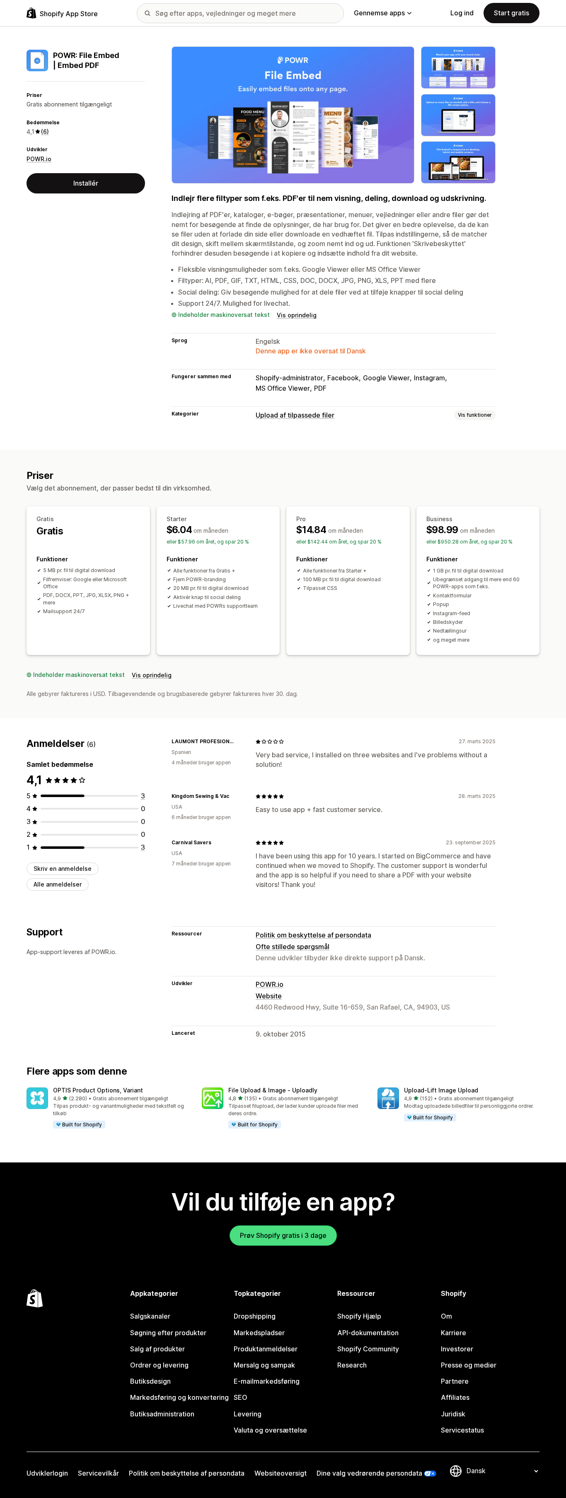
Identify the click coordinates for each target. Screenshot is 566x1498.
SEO (240, 1397)
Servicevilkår (98, 1473)
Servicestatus (462, 1430)
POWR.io (39, 158)
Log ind (462, 13)
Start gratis (511, 13)
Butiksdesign (150, 1381)
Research (352, 1365)
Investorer (457, 1349)
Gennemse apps (379, 13)
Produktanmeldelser (266, 1349)
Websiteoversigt (280, 1473)
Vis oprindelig (297, 315)
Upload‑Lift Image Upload (441, 1090)
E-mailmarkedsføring (267, 1381)
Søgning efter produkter (168, 1333)
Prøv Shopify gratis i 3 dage (283, 1235)
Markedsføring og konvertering (179, 1397)
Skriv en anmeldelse (63, 868)
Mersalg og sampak (264, 1365)
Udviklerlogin (47, 1473)
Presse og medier (468, 1365)
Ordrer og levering (159, 1365)
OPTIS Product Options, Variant (98, 1090)
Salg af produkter (157, 1349)
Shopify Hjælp (359, 1316)
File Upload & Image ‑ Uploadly (272, 1090)
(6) (45, 131)
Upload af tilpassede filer (295, 415)
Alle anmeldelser (58, 884)
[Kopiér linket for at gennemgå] (239, 741)
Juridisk (453, 1414)
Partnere (455, 1381)
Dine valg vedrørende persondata (369, 1473)
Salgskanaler (150, 1316)
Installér (85, 183)
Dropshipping (255, 1316)
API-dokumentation (368, 1333)
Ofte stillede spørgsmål (292, 946)
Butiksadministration (162, 1414)
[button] (108, 1108)
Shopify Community (368, 1349)
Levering (247, 1414)
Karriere (453, 1333)
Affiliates (455, 1397)
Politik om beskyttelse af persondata (313, 935)
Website (269, 996)
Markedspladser (259, 1333)
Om (446, 1316)
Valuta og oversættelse (270, 1430)
